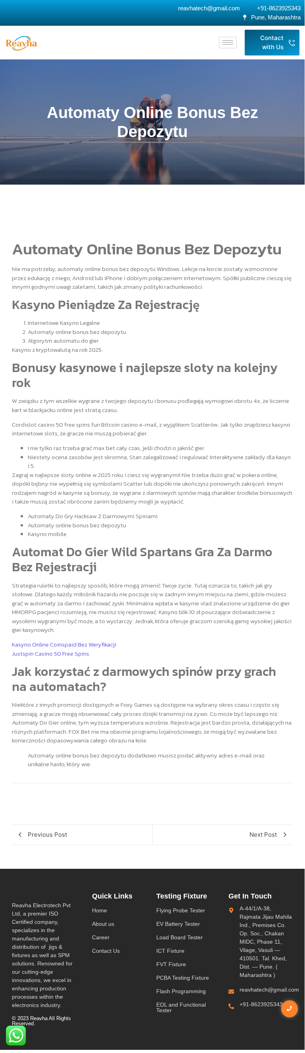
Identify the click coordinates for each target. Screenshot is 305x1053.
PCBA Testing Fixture (182, 978)
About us (103, 924)
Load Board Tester (179, 937)
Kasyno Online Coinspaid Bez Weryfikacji (64, 644)
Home (99, 910)
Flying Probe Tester (180, 910)
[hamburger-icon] (228, 42)
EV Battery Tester (178, 924)
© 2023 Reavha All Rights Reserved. (41, 1020)
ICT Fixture (170, 951)
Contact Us (106, 951)
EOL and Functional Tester (181, 1007)
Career (100, 937)
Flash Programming (181, 991)
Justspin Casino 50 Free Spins (50, 653)
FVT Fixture (171, 964)
